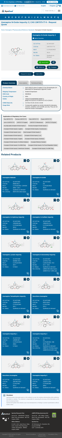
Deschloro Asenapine (40, 296)
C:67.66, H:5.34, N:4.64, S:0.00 (34, 103)
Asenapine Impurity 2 (40, 334)
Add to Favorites (39, 38)
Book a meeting (52, 2)
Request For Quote (26, 74)
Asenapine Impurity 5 (40, 375)
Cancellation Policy (53, 434)
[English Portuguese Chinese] (43, 6)
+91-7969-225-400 (20, 5)
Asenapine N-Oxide (39, 177)
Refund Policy (42, 434)
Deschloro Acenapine (10, 375)
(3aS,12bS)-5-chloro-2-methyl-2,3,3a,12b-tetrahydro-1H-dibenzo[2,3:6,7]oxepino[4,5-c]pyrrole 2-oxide (41, 88)
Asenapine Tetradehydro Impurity (14, 296)
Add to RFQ (39, 74)
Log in (57, 6)
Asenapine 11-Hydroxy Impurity (13, 217)
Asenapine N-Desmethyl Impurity (44, 254)
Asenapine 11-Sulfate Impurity (43, 217)
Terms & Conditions (31, 434)
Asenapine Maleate (9, 177)
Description (23, 83)
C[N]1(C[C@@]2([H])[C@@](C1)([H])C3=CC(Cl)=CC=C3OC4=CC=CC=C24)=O (38, 99)
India (26, 96)
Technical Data (36, 83)
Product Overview (9, 83)
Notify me (41, 67)
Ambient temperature (31, 91)
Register (52, 5)
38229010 (28, 94)
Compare (53, 67)
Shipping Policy (42, 436)
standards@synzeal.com (8, 5)
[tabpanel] (31, 2)
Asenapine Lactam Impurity (12, 254)
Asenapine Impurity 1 (10, 334)
